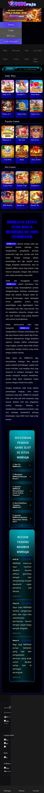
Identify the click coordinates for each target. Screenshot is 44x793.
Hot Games (16, 50)
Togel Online (35, 60)
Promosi (21, 791)
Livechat (36, 791)
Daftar (11, 24)
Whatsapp (7, 791)
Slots (27, 50)
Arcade (15, 59)
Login (11, 30)
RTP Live (11, 36)
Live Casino (37, 50)
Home (5, 50)
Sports (5, 59)
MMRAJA (11, 244)
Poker (27, 59)
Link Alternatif (11, 41)
